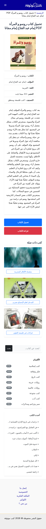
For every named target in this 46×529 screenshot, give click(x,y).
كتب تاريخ (23, 377)
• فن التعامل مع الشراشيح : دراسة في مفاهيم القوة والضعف (22, 427)
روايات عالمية (23, 387)
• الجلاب (35, 449)
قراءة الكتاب (23, 231)
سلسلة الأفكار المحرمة (23, 272)
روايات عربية (23, 382)
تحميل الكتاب (23, 222)
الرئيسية (39, 13)
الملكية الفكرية (23, 496)
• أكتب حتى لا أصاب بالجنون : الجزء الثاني (22, 433)
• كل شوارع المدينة (31, 461)
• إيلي (36, 455)
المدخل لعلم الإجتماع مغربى (23, 302)
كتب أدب (23, 398)
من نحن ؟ (23, 503)
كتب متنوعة (23, 393)
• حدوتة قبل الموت (31, 444)
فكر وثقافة (23, 371)
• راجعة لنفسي (32, 472)
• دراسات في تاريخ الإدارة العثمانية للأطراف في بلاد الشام (22, 422)
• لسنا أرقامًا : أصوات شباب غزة (26, 438)
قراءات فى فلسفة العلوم (23, 333)
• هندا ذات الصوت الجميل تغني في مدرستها (22, 466)
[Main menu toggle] (5, 5)
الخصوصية (23, 492)
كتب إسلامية (23, 366)
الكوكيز (23, 499)
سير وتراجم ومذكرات (23, 404)
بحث (9, 348)
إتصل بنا (23, 488)
